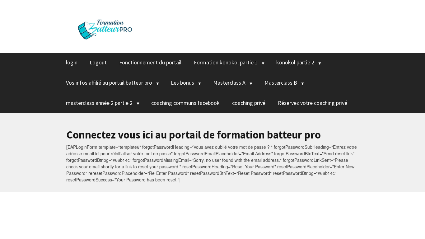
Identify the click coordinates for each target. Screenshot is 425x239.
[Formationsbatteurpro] (105, 25)
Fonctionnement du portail (150, 62)
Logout (98, 62)
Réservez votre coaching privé (312, 102)
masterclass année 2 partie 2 (99, 102)
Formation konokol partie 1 (226, 62)
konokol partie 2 (295, 62)
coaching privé (248, 102)
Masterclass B (280, 82)
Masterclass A (229, 82)
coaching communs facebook (185, 102)
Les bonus (182, 82)
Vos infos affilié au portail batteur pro (109, 82)
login (71, 62)
